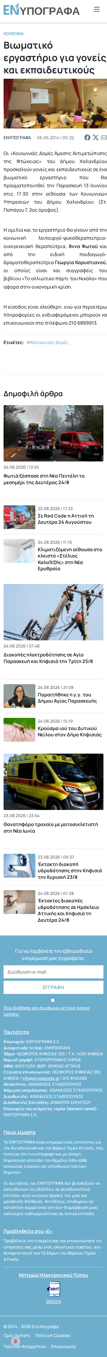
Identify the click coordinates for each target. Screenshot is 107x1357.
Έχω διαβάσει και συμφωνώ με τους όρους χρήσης (47, 1011)
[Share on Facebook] (87, 137)
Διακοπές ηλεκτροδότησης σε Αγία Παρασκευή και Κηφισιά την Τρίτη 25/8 (48, 657)
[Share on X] (96, 137)
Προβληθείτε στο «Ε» (28, 1231)
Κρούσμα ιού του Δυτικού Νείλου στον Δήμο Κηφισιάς (70, 731)
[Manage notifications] (15, 1341)
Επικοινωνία (63, 1346)
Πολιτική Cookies (52, 1335)
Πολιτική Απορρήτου (25, 1346)
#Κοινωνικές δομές (47, 342)
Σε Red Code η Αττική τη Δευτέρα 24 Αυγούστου (66, 519)
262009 (53, 1301)
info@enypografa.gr (40, 1078)
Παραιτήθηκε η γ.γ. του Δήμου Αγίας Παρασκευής (67, 697)
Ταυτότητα (16, 1032)
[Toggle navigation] (96, 9)
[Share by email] (104, 137)
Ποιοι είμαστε (20, 1132)
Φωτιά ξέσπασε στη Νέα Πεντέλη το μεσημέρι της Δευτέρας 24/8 (44, 479)
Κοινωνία (14, 33)
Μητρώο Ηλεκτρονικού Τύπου (53, 1275)
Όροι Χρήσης (17, 1335)
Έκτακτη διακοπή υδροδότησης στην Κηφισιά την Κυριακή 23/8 (70, 870)
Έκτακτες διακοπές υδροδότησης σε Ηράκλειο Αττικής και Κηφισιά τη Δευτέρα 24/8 (68, 910)
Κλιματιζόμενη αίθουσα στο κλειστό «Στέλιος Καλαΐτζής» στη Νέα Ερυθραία (70, 559)
